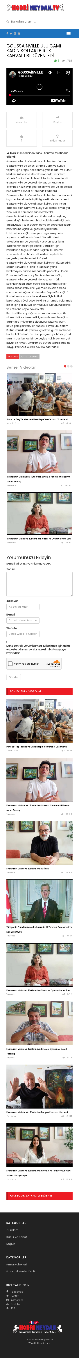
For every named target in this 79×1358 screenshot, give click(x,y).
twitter (14, 1296)
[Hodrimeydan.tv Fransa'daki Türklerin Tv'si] (35, 7)
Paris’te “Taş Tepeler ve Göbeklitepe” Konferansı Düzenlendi (37, 419)
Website (11, 628)
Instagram (16, 1300)
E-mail (10, 614)
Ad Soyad (12, 601)
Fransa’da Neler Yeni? (20, 1271)
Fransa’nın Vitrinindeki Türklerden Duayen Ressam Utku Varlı (37, 1112)
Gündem (12, 1230)
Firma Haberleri (16, 1264)
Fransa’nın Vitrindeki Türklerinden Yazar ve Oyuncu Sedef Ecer (39, 538)
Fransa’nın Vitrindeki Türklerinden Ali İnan (27, 868)
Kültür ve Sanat (29, 356)
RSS (12, 1308)
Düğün (10, 1244)
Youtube (15, 1304)
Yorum (10, 569)
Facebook (16, 1291)
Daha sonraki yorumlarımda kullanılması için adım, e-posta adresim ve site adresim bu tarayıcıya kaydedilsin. (38, 649)
